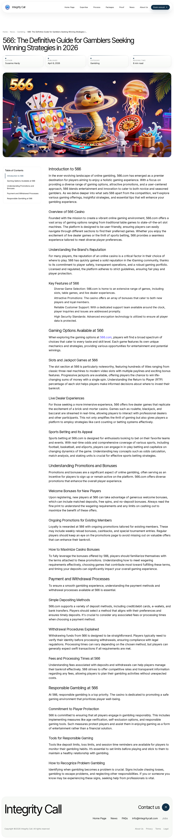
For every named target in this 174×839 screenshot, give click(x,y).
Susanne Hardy (12, 63)
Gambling (21, 32)
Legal (166, 829)
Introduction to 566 (15, 176)
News (12, 32)
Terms (158, 829)
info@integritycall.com (145, 818)
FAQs (125, 818)
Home (5, 32)
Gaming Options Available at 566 (21, 181)
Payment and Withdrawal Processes (22, 193)
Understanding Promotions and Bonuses (20, 187)
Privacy (149, 829)
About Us (139, 829)
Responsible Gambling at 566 (19, 198)
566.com (106, 337)
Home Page (99, 818)
